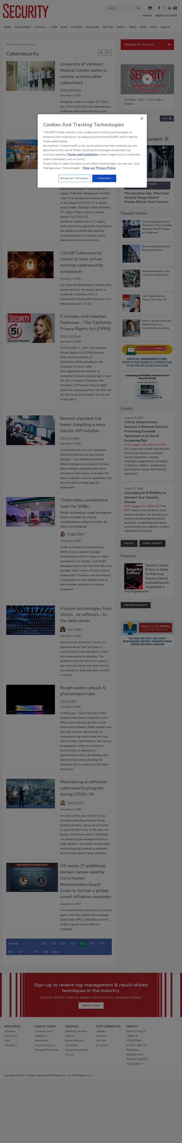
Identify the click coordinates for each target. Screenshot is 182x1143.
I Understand (104, 178)
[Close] (142, 118)
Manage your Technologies (74, 178)
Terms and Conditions (82, 155)
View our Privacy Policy (99, 168)
